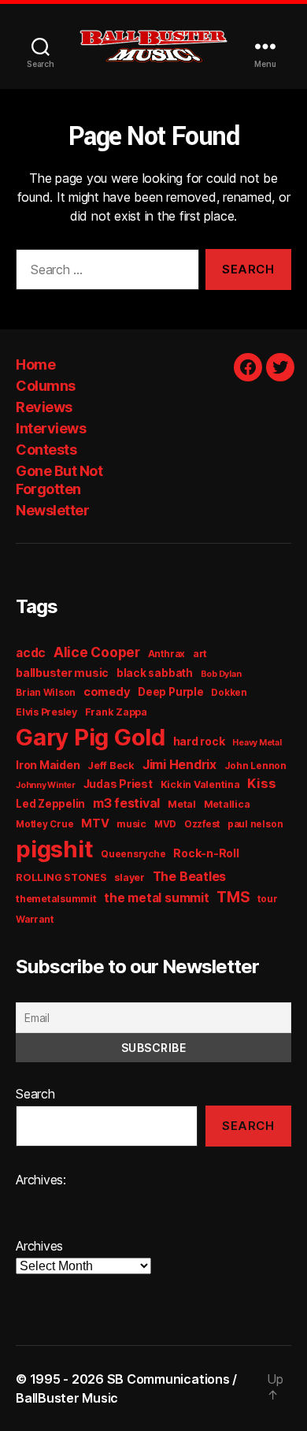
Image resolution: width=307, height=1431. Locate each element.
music (131, 824)
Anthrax (166, 654)
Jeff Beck (111, 765)
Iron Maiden (48, 764)
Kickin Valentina (200, 784)
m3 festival (126, 803)
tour (267, 899)
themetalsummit (56, 899)
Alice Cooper (97, 652)
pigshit (54, 849)
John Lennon (255, 765)
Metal (182, 804)
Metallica (227, 804)
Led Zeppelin (50, 803)
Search (35, 1094)
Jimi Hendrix (179, 764)
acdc (31, 652)
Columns (46, 385)
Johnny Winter (46, 785)
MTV (95, 823)
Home (35, 364)
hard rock (199, 741)
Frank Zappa (116, 712)
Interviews (51, 428)
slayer (129, 877)
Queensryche (133, 854)
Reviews (44, 407)
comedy (107, 692)
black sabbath (155, 673)
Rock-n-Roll (206, 853)
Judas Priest (118, 783)
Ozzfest (202, 824)
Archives (39, 1246)
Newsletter (52, 510)
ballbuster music (62, 672)
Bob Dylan (221, 674)
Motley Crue (44, 824)
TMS (233, 897)
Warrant (34, 919)
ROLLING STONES (61, 877)
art (200, 654)
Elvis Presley (46, 712)
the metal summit (156, 897)
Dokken (229, 692)
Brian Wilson (46, 692)
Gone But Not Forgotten (59, 480)
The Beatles (189, 876)
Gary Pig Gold (90, 737)
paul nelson (255, 824)
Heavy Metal (256, 743)
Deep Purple (170, 692)
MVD (165, 824)
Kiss (261, 783)
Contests (46, 449)
